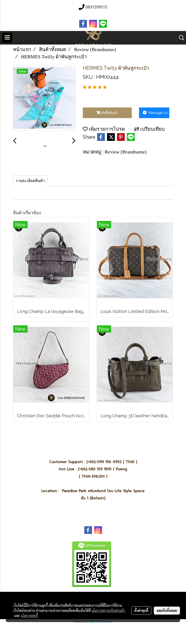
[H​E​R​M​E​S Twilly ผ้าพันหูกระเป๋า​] (44, 98)
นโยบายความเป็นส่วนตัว (108, 610)
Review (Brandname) (126, 151)
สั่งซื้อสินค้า (109, 113)
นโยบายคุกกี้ (29, 615)
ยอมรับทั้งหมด (167, 610)
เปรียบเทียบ (152, 129)
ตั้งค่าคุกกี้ (141, 610)
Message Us (157, 113)
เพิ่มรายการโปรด (106, 129)
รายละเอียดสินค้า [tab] (30, 180)
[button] (180, 37)
